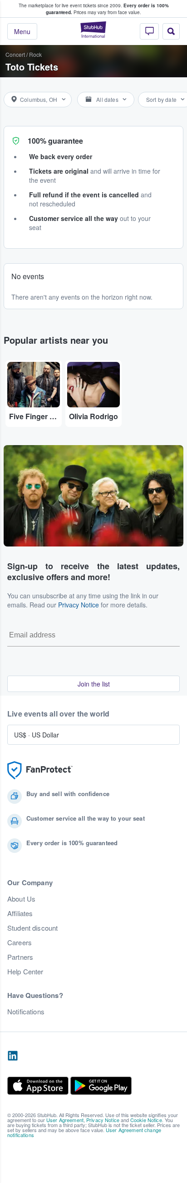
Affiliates (20, 913)
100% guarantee (55, 140)
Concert (15, 54)
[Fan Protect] (40, 770)
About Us (21, 898)
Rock (35, 54)
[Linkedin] (12, 1056)
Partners (20, 957)
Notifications (25, 1011)
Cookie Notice (146, 1119)
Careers (19, 942)
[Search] (171, 31)
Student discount (32, 928)
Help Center (25, 971)
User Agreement (65, 1119)
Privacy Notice (78, 604)
